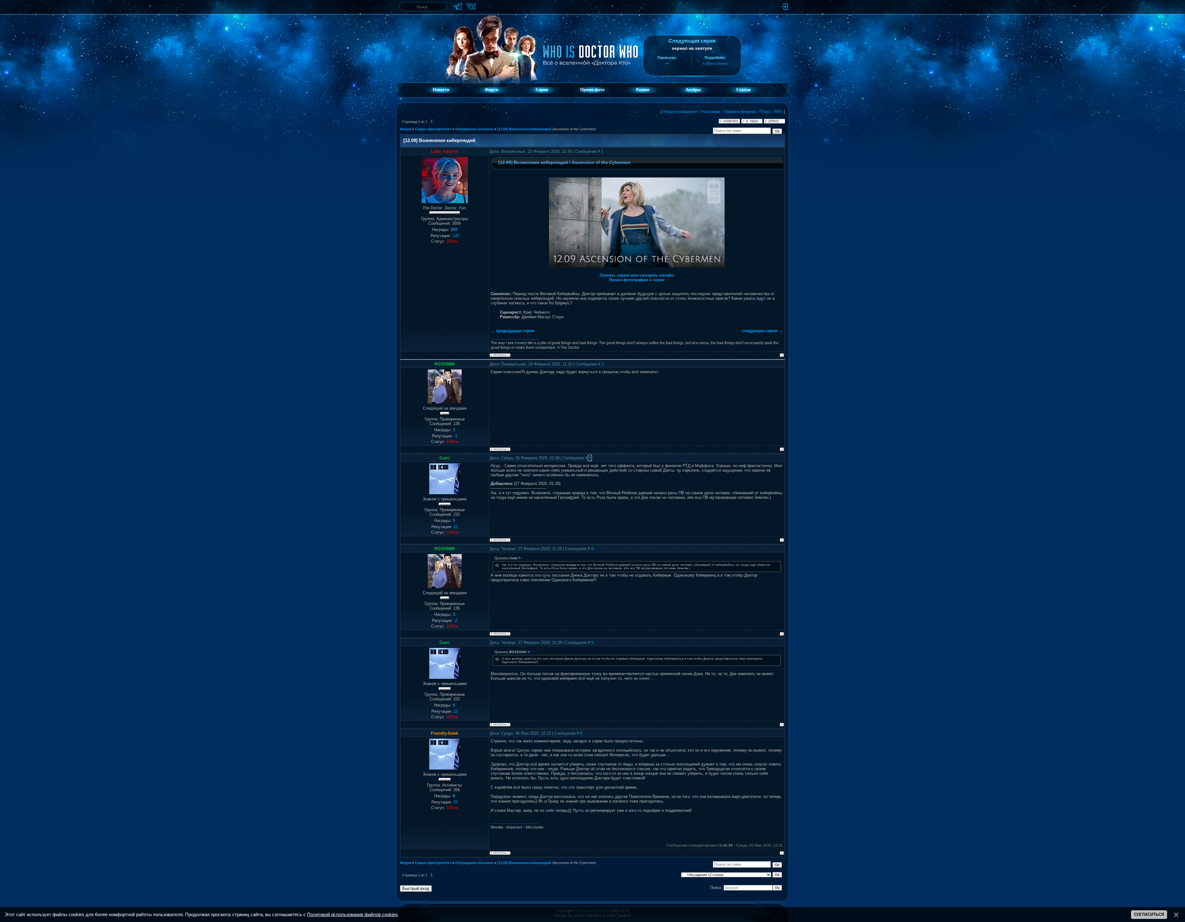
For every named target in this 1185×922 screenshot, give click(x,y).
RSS (778, 111)
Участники (710, 111)
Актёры (693, 89)
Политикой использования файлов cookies (352, 914)
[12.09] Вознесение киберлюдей (524, 129)
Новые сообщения (680, 111)
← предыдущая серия (512, 330)
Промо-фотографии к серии (636, 279)
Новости (441, 89)
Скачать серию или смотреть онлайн (637, 275)
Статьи (743, 89)
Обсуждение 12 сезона (474, 129)
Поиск (765, 111)
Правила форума (740, 111)
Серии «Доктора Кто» (433, 129)
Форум (491, 89)
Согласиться (1149, 914)
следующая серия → (762, 330)
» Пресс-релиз (715, 63)
